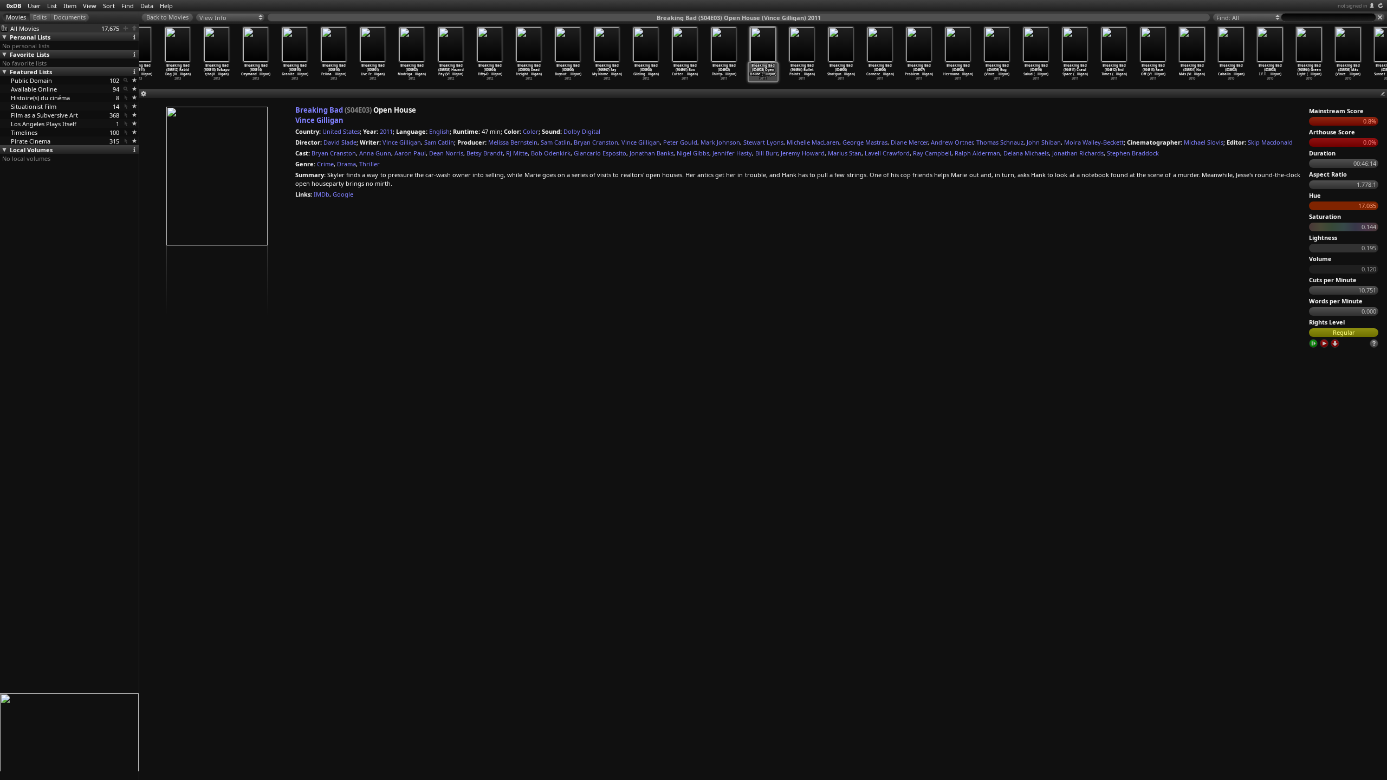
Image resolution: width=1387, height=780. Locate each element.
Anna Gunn (375, 153)
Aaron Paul (410, 153)
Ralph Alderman (977, 153)
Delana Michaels (1026, 153)
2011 (386, 131)
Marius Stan (844, 153)
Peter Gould (680, 142)
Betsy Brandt (484, 153)
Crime (325, 164)
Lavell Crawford (887, 153)
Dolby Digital (581, 131)
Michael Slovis (1203, 142)
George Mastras (864, 142)
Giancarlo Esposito (600, 153)
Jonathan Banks (651, 153)
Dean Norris (446, 153)
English (439, 131)
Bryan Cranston (596, 142)
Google (343, 194)
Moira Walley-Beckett (1094, 142)
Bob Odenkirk (551, 153)
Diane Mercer (909, 142)
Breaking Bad (319, 110)
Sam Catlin (439, 142)
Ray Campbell (932, 153)
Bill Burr (766, 153)
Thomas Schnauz (999, 142)
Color (531, 131)
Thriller (369, 164)
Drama (346, 164)
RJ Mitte (517, 153)
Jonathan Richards (1078, 153)
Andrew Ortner (952, 142)
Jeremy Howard (803, 153)
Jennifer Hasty (732, 153)
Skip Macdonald (1270, 142)
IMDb (321, 194)
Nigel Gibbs (693, 153)
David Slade (340, 142)
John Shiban (1044, 142)
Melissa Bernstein (512, 142)
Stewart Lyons (763, 142)
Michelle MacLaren (813, 142)
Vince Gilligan (319, 120)
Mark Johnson (720, 142)
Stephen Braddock (1133, 153)
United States (341, 131)
